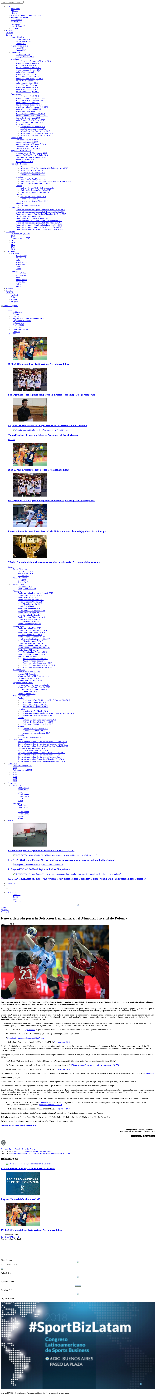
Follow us (10, 293)
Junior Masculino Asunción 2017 (28, 109)
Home (3, 908)
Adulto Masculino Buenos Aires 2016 (30, 114)
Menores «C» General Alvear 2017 (34, 201)
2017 (13, 240)
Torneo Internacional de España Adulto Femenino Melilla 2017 (40, 212)
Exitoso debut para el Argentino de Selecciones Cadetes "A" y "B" (41, 850)
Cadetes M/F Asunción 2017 (27, 140)
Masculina (15, 253)
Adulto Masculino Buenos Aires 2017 (35, 131)
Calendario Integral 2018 (20, 234)
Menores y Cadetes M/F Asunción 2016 (31, 144)
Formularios (15, 24)
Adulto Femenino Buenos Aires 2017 (30, 105)
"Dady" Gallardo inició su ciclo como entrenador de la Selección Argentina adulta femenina (54, 562)
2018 (13, 236)
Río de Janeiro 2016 (23, 41)
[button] (7, 886)
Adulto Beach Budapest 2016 (27, 81)
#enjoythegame (91, 1065)
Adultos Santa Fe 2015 (24, 162)
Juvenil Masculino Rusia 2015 (27, 87)
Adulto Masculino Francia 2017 (28, 76)
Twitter (13, 297)
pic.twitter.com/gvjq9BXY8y (108, 1065)
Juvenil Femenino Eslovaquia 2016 (29, 79)
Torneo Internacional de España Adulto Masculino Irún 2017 (39, 223)
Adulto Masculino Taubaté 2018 (32, 127)
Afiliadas (14, 11)
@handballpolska (14, 1038)
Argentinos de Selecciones (21, 151)
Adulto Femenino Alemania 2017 (28, 68)
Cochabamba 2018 (23, 55)
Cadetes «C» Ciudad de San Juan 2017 (35, 192)
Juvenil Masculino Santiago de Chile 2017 (32, 107)
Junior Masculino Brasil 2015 (27, 90)
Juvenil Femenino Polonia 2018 (28, 63)
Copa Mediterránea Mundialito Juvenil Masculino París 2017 (39, 221)
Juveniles (19, 177)
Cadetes (19, 186)
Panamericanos (16, 94)
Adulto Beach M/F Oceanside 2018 (29, 100)
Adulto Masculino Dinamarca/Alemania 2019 (33, 61)
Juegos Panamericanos (19, 46)
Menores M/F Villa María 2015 (28, 149)
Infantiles (19, 203)
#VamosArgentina (78, 1065)
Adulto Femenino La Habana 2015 (29, 122)
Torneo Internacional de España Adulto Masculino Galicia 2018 (40, 210)
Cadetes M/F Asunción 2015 (27, 146)
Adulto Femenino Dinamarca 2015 (29, 85)
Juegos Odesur (16, 52)
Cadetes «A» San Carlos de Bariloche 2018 (37, 188)
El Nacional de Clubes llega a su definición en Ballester (28, 1168)
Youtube (14, 299)
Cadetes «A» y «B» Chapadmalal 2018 (31, 157)
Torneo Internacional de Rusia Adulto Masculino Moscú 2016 (39, 229)
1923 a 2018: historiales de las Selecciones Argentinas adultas (38, 364)
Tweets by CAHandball (10, 1237)
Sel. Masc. (10, 31)
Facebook (14, 295)
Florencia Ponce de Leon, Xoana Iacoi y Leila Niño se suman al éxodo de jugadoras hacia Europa (57, 531)
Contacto (14, 28)
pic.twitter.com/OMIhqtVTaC (32, 1038)
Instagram (14, 301)
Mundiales (15, 59)
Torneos (9, 35)
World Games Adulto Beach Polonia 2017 (32, 218)
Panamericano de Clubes (25, 124)
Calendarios (10, 232)
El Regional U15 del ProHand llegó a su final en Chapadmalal (39, 869)
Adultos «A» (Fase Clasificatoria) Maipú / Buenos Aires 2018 (44, 168)
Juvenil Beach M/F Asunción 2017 (29, 111)
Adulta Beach (21, 258)
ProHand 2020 (16, 22)
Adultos (19, 166)
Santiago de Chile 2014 (25, 57)
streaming (150, 1073)
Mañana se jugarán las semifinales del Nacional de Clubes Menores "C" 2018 (40, 1153)
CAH (8, 6)
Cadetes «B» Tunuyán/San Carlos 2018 (35, 190)
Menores (19, 194)
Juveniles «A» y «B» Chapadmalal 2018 (31, 153)
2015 (13, 245)
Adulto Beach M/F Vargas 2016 (28, 118)
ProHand (9, 288)
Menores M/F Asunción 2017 (27, 142)
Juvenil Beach (21, 264)
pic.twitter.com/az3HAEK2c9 (50, 1105)
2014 (13, 247)
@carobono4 (30, 1030)
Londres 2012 (21, 44)
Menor (18, 269)
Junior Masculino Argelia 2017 (27, 72)
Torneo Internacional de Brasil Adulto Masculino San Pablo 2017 (41, 214)
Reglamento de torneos (19, 17)
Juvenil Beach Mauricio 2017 (27, 74)
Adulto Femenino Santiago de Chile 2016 (36, 133)
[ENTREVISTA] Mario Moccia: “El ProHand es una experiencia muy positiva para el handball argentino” (61, 860)
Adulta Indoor (21, 256)
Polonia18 (5, 912)
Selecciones (10, 251)
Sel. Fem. (9, 33)
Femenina (14, 271)
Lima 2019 (20, 48)
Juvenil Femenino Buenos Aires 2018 (30, 98)
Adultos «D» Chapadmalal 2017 (32, 175)
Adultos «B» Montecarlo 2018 (32, 170)
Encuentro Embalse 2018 (30, 205)
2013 (13, 249)
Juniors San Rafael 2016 (25, 159)
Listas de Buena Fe (18, 26)
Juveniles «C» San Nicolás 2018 (32, 179)
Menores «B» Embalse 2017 (31, 199)
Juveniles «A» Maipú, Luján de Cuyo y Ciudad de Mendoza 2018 (45, 181)
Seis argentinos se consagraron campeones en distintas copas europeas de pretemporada (51, 394)
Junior (18, 260)
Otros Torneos (16, 208)
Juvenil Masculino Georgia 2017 (28, 70)
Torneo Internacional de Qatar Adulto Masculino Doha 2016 (39, 227)
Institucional (15, 9)
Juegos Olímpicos (17, 37)
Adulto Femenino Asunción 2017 (33, 129)
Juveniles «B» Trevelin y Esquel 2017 (35, 183)
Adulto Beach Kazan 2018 (26, 65)
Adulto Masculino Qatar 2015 (27, 92)
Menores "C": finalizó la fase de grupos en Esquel (33, 1151)
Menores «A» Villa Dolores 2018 (33, 197)
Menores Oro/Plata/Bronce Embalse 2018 (32, 155)
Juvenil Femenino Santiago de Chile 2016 (32, 116)
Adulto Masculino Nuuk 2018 (27, 96)
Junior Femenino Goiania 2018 (27, 103)
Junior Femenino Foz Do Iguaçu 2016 (30, 120)
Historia (14, 13)
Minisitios (5, 910)
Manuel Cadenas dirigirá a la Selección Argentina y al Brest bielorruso (43, 435)
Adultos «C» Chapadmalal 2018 (32, 173)
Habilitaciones (16, 20)
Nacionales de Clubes (19, 164)
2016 (13, 242)
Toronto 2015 (21, 50)
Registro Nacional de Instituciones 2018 (26, 15)
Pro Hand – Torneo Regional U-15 (29, 216)
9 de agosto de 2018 (62, 1042)
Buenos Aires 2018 (23, 39)
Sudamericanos (16, 138)
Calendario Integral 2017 (20, 238)
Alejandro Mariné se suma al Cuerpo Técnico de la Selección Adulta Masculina (47, 425)
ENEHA (9, 291)
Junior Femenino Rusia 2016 (27, 83)
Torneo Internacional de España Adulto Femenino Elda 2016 (39, 225)
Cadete (18, 267)
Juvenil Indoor (21, 262)
